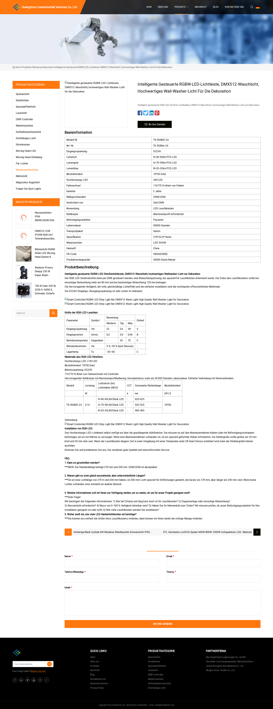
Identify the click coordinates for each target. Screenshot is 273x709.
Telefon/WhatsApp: (75, 572)
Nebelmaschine (24, 125)
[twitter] (27, 680)
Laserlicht (21, 113)
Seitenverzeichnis (99, 683)
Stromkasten (23, 144)
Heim (149, 7)
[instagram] (40, 680)
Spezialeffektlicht (26, 106)
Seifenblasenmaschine (28, 131)
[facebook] (14, 680)
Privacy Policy (97, 688)
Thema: (171, 572)
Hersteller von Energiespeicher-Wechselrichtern (229, 661)
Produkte (180, 7)
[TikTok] (46, 680)
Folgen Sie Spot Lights (28, 188)
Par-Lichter (22, 163)
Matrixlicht (21, 176)
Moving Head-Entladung (29, 157)
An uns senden (157, 124)
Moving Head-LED (26, 150)
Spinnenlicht (22, 94)
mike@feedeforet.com (164, 705)
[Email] (49, 664)
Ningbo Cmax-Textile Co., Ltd (220, 670)
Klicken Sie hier (38, 671)
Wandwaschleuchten (42, 67)
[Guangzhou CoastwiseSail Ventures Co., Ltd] (28, 652)
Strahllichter (22, 100)
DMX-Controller (24, 119)
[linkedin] (21, 680)
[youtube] (33, 680)
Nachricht (201, 7)
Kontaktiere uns (234, 7)
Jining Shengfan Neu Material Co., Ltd (224, 666)
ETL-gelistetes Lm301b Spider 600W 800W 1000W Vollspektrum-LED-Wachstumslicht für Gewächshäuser (202, 532)
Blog (216, 7)
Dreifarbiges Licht (26, 138)
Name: (69, 556)
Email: (170, 556)
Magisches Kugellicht (28, 182)
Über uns (163, 7)
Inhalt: (68, 587)
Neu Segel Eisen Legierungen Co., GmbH (226, 657)
